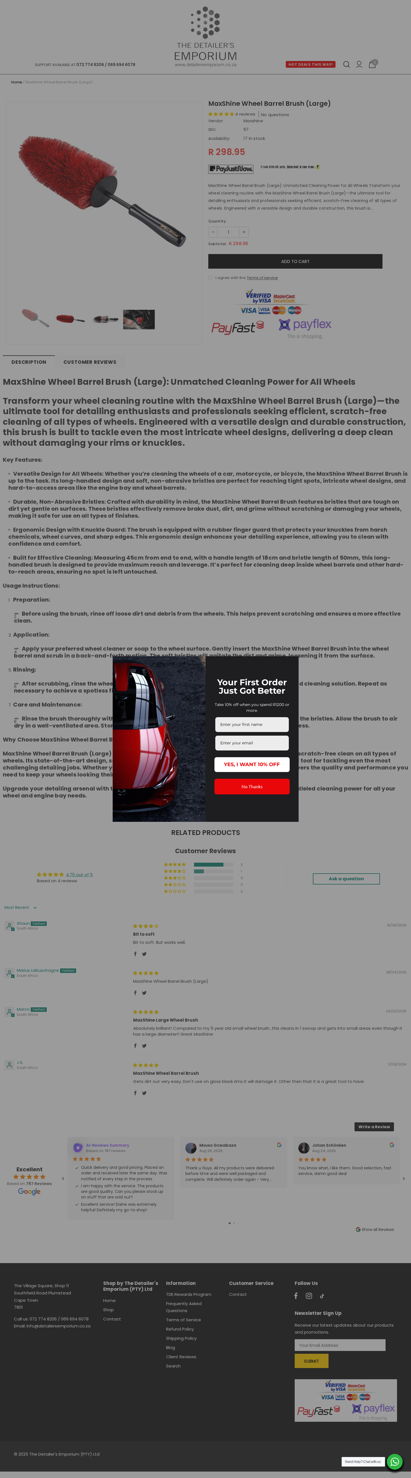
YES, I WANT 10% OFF (252, 764)
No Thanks (252, 786)
